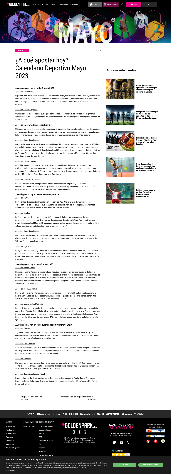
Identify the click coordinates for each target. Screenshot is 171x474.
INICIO (34, 4)
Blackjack (9, 437)
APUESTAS (97, 4)
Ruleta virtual (11, 433)
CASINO (53, 4)
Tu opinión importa (46, 455)
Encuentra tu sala (29, 426)
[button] (57, 470)
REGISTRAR (133, 4)
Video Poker (10, 444)
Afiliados (42, 451)
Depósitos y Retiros (46, 441)
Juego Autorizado (45, 430)
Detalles (84, 468)
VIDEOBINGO (73, 4)
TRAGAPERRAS (62, 4)
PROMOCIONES (112, 4)
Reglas (41, 433)
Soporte (42, 448)
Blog (40, 444)
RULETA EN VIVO (43, 4)
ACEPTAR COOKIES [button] (124, 465)
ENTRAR (149, 4)
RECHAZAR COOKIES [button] (150, 465)
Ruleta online (10, 430)
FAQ (40, 437)
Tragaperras (10, 426)
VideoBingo (10, 441)
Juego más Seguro (46, 426)
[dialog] (85, 465)
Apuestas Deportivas (13, 448)
